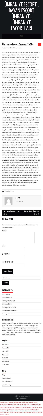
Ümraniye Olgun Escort (9, 307)
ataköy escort (28, 412)
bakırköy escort (31, 407)
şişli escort (25, 402)
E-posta (6, 254)
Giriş (3, 375)
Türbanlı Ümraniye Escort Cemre (31, 213)
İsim (4, 246)
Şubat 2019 (5, 361)
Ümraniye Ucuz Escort (8, 314)
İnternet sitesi (8, 262)
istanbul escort (9, 412)
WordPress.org (6, 385)
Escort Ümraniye (7, 297)
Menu (21, 36)
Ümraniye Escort (9, 191)
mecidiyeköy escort (28, 404)
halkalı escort (4, 402)
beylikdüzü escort (15, 404)
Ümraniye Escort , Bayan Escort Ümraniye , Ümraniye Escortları (21, 16)
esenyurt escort (5, 404)
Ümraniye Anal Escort (8, 301)
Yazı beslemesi (6, 378)
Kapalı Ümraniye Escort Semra (12, 213)
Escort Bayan (6, 294)
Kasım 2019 (5, 348)
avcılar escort (33, 402)
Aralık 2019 (5, 344)
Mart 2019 (5, 358)
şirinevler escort (9, 407)
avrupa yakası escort (15, 402)
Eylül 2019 (5, 354)
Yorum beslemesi (7, 381)
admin (19, 48)
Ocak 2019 (5, 364)
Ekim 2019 (5, 351)
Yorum (4, 230)
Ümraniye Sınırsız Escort (9, 310)
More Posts (19, 201)
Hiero (17, 398)
